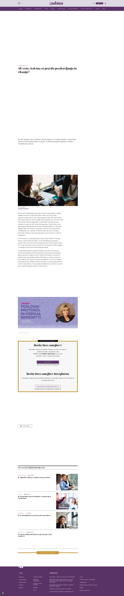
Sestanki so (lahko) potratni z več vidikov (60, 589)
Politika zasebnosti (85, 590)
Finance (46, 8)
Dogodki (21, 8)
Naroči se (99, 3)
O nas (81, 577)
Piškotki (82, 587)
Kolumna (98, 8)
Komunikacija (28, 8)
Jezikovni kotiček (61, 8)
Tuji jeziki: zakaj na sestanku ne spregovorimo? (61, 591)
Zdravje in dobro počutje (87, 8)
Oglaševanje (83, 582)
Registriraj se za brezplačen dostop (48, 386)
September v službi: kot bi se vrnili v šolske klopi (62, 577)
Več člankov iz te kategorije (48, 552)
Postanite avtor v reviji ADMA (87, 579)
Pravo (103, 8)
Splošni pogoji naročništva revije (88, 585)
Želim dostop (47, 362)
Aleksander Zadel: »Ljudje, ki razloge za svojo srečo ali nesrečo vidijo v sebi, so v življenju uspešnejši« (61, 581)
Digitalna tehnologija (73, 8)
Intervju (53, 8)
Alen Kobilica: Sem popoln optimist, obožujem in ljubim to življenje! (61, 585)
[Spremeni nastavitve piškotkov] (2, 593)
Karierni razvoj (38, 8)
